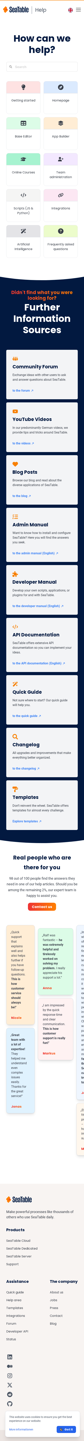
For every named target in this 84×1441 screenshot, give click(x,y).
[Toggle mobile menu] (78, 9)
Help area (13, 1300)
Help (40, 9)
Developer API (17, 1331)
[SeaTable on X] (9, 1385)
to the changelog (24, 768)
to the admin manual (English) (34, 553)
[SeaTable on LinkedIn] (9, 1356)
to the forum (21, 390)
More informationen (21, 1429)
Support (12, 1264)
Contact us (42, 906)
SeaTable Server (19, 1256)
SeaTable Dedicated (22, 1248)
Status (11, 1339)
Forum (11, 1323)
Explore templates (25, 821)
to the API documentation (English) (37, 663)
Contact (56, 1316)
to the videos (21, 443)
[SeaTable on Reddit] (9, 1394)
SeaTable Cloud (18, 1240)
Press (54, 1308)
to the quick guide (25, 716)
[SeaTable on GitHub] (9, 1403)
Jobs (53, 1300)
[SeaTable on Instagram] (9, 1375)
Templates (14, 1308)
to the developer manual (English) (36, 606)
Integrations (15, 1316)
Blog (53, 1323)
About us (56, 1292)
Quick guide (15, 1292)
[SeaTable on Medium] (9, 1366)
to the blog (20, 496)
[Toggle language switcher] (70, 10)
